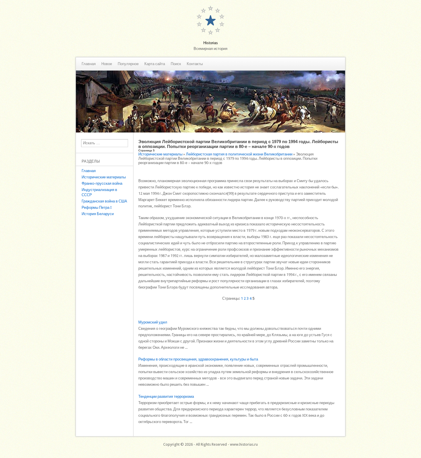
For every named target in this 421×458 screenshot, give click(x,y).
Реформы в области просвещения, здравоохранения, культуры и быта (198, 359)
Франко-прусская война (102, 183)
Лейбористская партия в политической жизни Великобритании (239, 154)
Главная (89, 64)
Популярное (128, 64)
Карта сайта (154, 64)
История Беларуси (98, 214)
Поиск (176, 64)
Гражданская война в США (104, 201)
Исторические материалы (104, 177)
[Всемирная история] (210, 131)
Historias (210, 43)
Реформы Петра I (97, 207)
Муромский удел (152, 322)
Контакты (195, 64)
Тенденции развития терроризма (166, 396)
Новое (106, 64)
